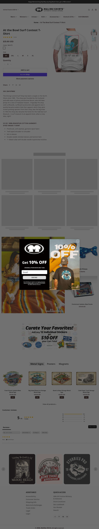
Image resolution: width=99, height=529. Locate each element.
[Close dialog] (77, 241)
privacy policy (31, 283)
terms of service (41, 282)
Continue (34, 278)
